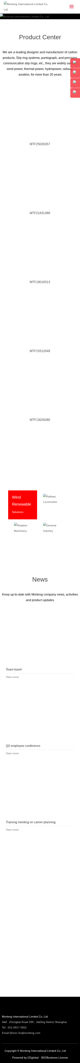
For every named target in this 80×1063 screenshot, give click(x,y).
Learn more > (54, 985)
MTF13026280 (40, 419)
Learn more (19, 550)
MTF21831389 (40, 213)
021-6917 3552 (17, 1027)
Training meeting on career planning (40, 790)
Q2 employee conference (40, 714)
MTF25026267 (40, 144)
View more (12, 676)
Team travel (40, 637)
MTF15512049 (40, 351)
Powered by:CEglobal (25, 1057)
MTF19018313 (40, 282)
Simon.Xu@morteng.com (25, 1032)
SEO (44, 1057)
